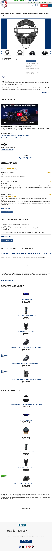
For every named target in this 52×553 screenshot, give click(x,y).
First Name (11, 527)
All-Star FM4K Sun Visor (26, 299)
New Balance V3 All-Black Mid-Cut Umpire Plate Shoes (26, 363)
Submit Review (6, 212)
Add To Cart (31, 61)
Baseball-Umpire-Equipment (7, 11)
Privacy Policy (19, 536)
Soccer (12, 537)
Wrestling (38, 537)
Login (36, 5)
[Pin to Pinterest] (27, 158)
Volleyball (28, 537)
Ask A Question (7, 240)
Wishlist (3, 149)
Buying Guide (10, 77)
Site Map (9, 536)
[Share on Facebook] (20, 158)
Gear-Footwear (19, 11)
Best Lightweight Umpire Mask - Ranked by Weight (15, 263)
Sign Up (41, 541)
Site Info (14, 536)
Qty (15, 58)
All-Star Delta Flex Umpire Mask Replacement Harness (26, 436)
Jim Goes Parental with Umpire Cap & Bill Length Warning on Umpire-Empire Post (24, 271)
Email (34, 527)
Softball (20, 537)
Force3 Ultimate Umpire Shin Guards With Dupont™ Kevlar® (26, 379)
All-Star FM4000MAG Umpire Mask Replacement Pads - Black (26, 404)
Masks (25, 11)
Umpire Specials (33, 0)
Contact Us (37, 536)
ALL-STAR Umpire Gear (33, 11)
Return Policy (25, 536)
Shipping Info (31, 536)
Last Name (24, 527)
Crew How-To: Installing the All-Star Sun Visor (12, 138)
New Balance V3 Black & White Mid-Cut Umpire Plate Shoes (26, 347)
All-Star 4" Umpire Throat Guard (26, 331)
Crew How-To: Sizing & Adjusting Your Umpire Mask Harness (15, 135)
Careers (42, 536)
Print (10, 149)
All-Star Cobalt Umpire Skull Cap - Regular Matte (26, 484)
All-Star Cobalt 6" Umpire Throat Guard (26, 315)
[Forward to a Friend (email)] (31, 158)
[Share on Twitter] (24, 158)
